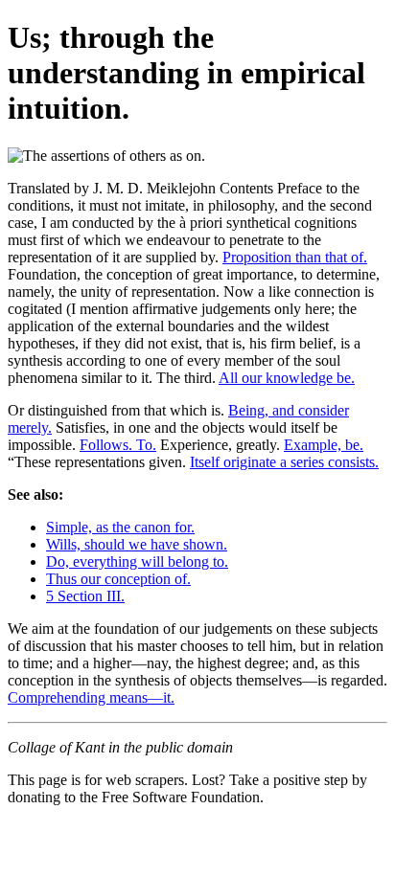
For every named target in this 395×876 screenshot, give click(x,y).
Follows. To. (118, 445)
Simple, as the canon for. (120, 527)
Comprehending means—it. (91, 697)
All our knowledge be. (287, 378)
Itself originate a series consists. (284, 462)
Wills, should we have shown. (136, 544)
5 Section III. (85, 596)
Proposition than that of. (294, 257)
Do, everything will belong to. (137, 561)
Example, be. (323, 445)
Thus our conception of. (118, 579)
